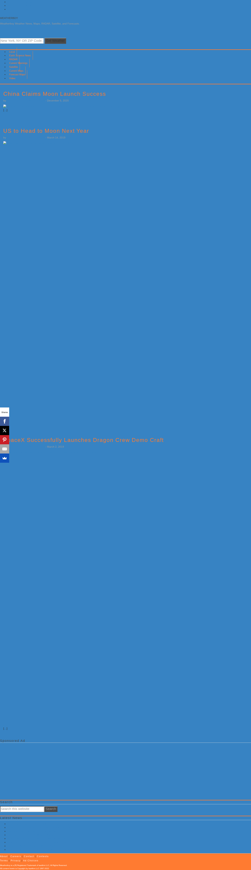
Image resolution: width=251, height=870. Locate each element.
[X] (4, 430)
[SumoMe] (4, 458)
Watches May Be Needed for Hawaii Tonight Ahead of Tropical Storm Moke (50, 842)
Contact (29, 856)
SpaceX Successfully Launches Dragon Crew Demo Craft (83, 440)
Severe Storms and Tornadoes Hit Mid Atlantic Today (37, 838)
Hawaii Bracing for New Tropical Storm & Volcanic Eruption (41, 827)
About (4, 856)
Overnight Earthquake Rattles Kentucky (30, 834)
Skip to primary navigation (22, 1)
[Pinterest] (4, 439)
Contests (43, 856)
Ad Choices (30, 860)
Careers (15, 856)
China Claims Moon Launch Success (54, 94)
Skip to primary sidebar (20, 9)
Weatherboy (9, 18)
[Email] (4, 449)
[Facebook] (4, 421)
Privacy (16, 860)
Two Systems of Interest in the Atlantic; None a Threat (38, 831)
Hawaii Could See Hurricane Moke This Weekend (36, 845)
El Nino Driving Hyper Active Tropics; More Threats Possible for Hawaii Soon (51, 849)
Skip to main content (19, 5)
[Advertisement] (110, 770)
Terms (4, 860)
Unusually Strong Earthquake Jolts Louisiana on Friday (39, 823)
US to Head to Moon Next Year (46, 131)
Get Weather (55, 41)
